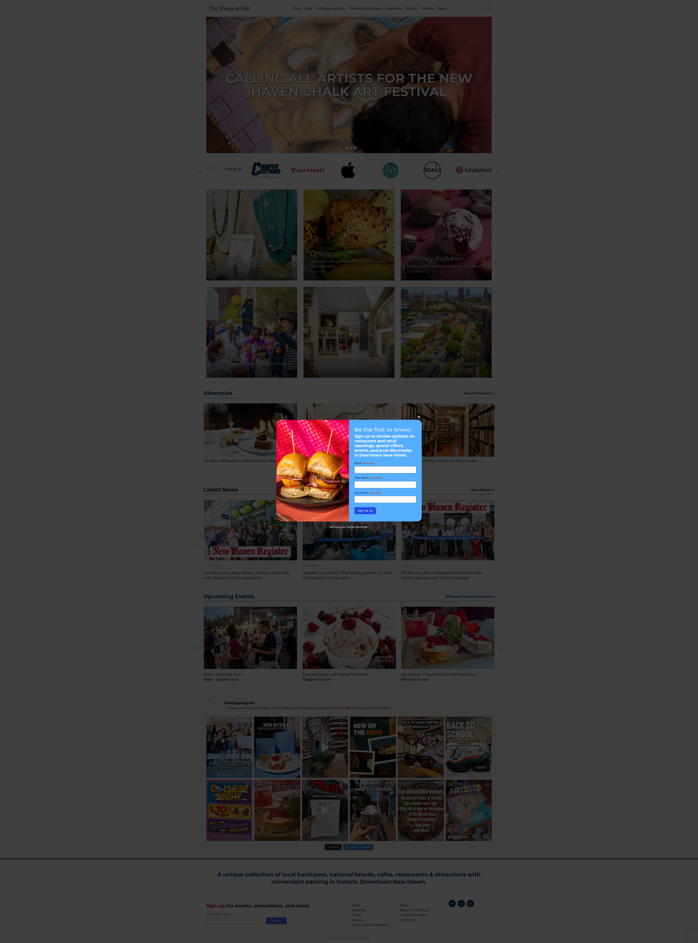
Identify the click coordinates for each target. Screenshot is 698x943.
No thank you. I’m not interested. (349, 527)
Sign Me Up (365, 510)
